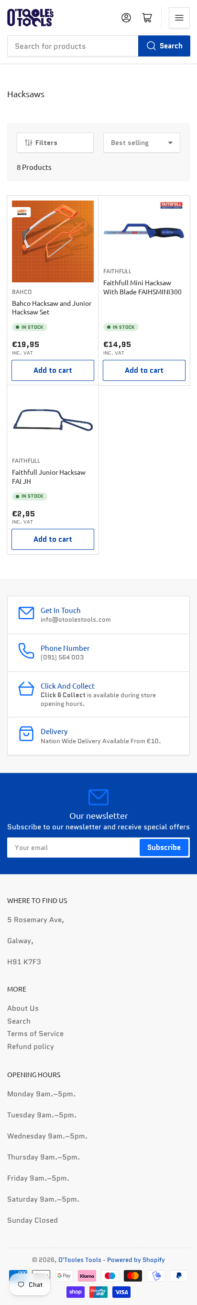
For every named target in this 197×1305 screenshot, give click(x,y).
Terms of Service (35, 1033)
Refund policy (30, 1046)
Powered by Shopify (136, 1259)
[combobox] (98, 45)
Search (171, 46)
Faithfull (117, 271)
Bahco (22, 292)
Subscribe (164, 847)
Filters (46, 142)
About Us (23, 1008)
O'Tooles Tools (79, 1259)
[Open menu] (179, 17)
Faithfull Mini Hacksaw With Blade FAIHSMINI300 (142, 286)
